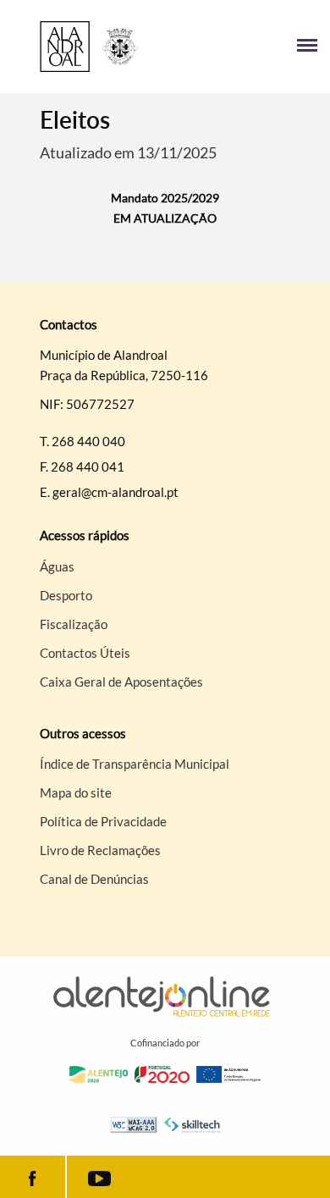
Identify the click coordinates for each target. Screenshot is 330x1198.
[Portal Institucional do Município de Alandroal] (89, 46)
